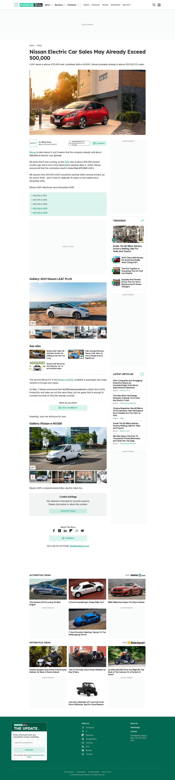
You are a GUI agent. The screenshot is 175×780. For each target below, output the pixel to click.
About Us (134, 723)
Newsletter (115, 5)
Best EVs (126, 5)
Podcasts (96, 5)
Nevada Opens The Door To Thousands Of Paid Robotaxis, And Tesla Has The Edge (126, 438)
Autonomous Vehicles (128, 443)
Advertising (135, 727)
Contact (133, 731)
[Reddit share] (76, 530)
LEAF (67, 162)
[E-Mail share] (82, 530)
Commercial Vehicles (128, 403)
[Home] (31, 5)
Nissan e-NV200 (65, 380)
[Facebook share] (53, 530)
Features (72, 5)
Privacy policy (69, 772)
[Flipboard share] (71, 530)
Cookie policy (81, 772)
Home (31, 45)
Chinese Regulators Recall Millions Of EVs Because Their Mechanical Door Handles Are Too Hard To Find (128, 412)
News (47, 5)
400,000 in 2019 (40, 208)
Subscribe (29, 750)
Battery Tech (125, 390)
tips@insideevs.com (79, 546)
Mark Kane (46, 142)
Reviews (59, 5)
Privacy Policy (33, 755)
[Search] (154, 4)
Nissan (32, 152)
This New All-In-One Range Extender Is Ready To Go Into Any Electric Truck (126, 398)
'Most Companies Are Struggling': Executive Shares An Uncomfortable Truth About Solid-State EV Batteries (128, 384)
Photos (105, 5)
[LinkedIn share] (65, 530)
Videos (86, 5)
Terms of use (106, 772)
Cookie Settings (93, 772)
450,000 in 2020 (40, 212)
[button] (32, 332)
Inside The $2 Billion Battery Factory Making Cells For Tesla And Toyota (126, 425)
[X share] (59, 530)
